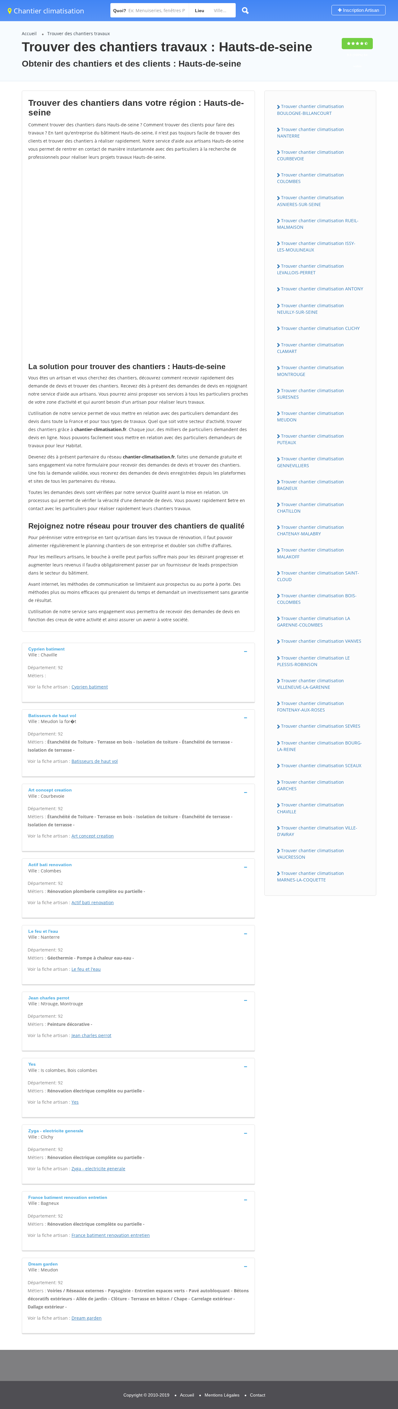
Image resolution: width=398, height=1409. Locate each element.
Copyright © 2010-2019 (146, 1395)
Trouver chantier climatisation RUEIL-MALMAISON (318, 224)
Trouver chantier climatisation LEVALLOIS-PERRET (310, 269)
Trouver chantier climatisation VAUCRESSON (310, 854)
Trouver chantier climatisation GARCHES (310, 785)
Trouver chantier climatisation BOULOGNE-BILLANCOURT (310, 109)
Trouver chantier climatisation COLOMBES (310, 178)
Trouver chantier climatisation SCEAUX (321, 765)
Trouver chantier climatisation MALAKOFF (310, 553)
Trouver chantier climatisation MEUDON (310, 416)
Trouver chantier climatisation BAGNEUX (310, 485)
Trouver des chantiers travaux (78, 33)
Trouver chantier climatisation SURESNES (310, 393)
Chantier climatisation (48, 10)
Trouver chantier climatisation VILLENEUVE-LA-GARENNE (310, 684)
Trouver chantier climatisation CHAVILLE (310, 808)
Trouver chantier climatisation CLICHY (320, 328)
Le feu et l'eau (86, 969)
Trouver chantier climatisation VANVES (321, 641)
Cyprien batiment (90, 687)
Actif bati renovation (93, 902)
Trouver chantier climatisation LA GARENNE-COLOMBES (313, 621)
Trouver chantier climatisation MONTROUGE (310, 370)
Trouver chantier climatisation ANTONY (322, 289)
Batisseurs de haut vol (95, 761)
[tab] (138, 651)
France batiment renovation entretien (111, 1235)
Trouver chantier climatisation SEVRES (320, 726)
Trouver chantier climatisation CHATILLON (310, 507)
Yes (75, 1102)
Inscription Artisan (360, 10)
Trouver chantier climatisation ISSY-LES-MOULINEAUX (316, 246)
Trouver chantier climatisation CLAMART (310, 348)
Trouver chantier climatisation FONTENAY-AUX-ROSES (310, 706)
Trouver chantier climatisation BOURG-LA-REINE (319, 746)
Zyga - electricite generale (98, 1169)
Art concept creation (93, 836)
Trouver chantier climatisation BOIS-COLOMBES (317, 599)
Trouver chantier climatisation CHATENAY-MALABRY (310, 530)
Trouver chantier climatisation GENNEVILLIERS (310, 462)
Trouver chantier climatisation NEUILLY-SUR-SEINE (310, 309)
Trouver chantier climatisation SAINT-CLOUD (318, 576)
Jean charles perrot (91, 1035)
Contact (257, 1395)
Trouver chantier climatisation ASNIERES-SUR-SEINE (310, 201)
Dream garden (87, 1318)
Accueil (29, 33)
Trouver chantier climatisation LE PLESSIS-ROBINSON (313, 661)
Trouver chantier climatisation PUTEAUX (310, 439)
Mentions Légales (222, 1395)
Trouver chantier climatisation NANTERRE (310, 132)
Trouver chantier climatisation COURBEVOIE (310, 155)
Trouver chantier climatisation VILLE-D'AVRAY (317, 831)
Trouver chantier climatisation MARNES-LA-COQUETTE (310, 876)
